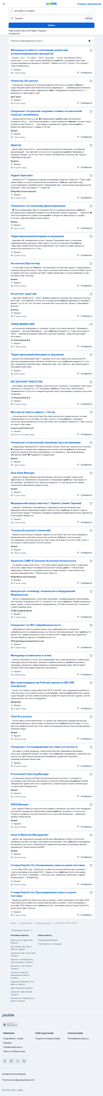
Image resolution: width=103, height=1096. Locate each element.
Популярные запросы (78, 1038)
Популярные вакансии (48, 940)
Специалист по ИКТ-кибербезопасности (36, 625)
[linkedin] (24, 1061)
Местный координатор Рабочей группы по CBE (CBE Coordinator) (42, 684)
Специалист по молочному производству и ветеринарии (46, 442)
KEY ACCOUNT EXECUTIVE (27, 381)
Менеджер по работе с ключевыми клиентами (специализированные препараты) (39, 52)
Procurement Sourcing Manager (30, 774)
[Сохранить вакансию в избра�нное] (91, 294)
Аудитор (16, 145)
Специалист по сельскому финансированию (38, 205)
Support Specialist (22, 175)
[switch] (90, 41)
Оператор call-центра (24, 80)
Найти (51, 25)
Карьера (7, 1042)
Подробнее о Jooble (13, 1038)
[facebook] (5, 1061)
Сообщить (86, 72)
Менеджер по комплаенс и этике (31, 655)
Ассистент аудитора (24, 293)
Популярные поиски (20, 930)
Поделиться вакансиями (47, 1038)
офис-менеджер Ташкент (22, 988)
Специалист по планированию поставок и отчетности (44, 746)
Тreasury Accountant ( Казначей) (31, 530)
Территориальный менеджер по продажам (37, 236)
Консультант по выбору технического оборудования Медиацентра (43, 593)
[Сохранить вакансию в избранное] (91, 50)
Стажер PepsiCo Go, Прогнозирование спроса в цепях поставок (43, 894)
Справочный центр (12, 1047)
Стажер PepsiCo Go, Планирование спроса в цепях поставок (48, 865)
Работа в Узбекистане (14, 1051)
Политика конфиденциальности (18, 1080)
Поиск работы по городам (49, 944)
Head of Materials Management (29, 834)
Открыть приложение (89, 4)
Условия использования (14, 1074)
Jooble (19, 1090)
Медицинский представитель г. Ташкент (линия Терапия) (46, 503)
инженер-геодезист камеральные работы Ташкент (20, 975)
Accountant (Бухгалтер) (25, 263)
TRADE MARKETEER (22, 324)
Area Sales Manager (23, 472)
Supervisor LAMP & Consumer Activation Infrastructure (43, 560)
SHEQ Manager (20, 804)
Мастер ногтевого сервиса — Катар (33, 412)
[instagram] (11, 1061)
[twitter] (17, 1061)
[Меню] (3, 3)
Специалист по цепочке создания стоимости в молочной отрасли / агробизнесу (46, 113)
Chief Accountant (21, 716)
